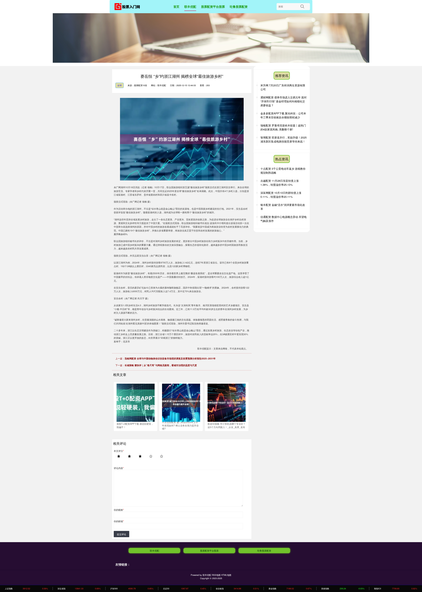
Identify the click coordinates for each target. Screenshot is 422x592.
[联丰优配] (128, 7)
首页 (176, 6)
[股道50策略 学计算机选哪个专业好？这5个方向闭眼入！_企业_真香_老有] (227, 402)
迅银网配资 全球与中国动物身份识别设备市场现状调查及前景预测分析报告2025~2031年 (170, 358)
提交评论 (121, 534)
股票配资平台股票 (213, 6)
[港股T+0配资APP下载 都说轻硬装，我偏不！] (136, 402)
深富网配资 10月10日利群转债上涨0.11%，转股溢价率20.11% (280, 195)
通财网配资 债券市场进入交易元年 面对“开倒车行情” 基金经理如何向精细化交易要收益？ (283, 101)
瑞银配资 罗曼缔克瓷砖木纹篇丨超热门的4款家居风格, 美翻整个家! (283, 127)
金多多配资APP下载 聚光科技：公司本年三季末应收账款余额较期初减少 (283, 115)
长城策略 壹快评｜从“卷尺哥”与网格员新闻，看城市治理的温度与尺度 (161, 365)
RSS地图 (216, 574)
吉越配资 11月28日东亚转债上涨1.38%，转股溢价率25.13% (279, 183)
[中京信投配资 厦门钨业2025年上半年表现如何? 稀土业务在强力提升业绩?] (181, 402)
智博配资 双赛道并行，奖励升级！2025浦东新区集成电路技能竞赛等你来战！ (283, 139)
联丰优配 (190, 6)
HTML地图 (226, 574)
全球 (119, 85)
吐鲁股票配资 (239, 6)
